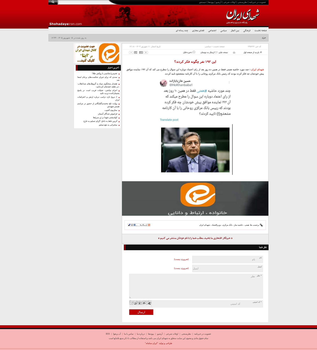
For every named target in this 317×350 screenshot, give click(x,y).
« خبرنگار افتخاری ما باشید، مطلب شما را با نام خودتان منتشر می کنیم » (195, 238)
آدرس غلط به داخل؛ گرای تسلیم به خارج (100, 121)
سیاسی (223, 31)
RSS (108, 334)
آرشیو (218, 2)
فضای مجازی (198, 31)
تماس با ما (129, 334)
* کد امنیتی (257, 302)
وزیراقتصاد (216, 225)
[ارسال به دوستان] (216, 52)
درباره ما (141, 334)
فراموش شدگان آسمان (107, 114)
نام (260, 258)
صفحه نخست (260, 31)
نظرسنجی (242, 2)
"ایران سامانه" (151, 343)
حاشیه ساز (238, 225)
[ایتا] (195, 198)
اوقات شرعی (229, 2)
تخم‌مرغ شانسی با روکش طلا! (104, 73)
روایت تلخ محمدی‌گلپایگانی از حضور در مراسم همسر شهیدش (98, 105)
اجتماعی (212, 31)
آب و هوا (117, 334)
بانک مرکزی (227, 225)
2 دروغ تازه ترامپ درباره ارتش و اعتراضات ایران (98, 98)
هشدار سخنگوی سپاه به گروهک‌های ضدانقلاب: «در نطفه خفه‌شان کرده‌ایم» (98, 85)
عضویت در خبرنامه (257, 2)
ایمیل (260, 267)
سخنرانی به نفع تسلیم (108, 125)
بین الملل (235, 31)
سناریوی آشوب (111, 110)
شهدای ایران (257, 69)
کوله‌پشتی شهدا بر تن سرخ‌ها (105, 117)
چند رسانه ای (182, 31)
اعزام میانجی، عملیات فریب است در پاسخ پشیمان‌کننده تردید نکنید (98, 91)
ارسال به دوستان (208, 52)
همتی (247, 225)
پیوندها (211, 2)
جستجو (202, 2)
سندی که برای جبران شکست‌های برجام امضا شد (98, 78)
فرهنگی (246, 31)
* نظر (259, 276)
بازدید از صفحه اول (251, 52)
